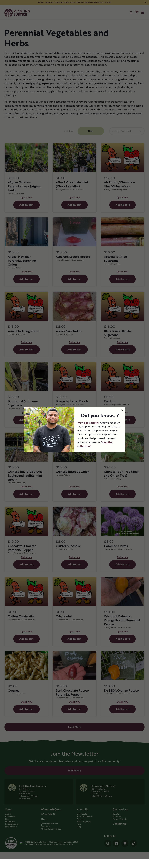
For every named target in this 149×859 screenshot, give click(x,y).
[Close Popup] (122, 410)
